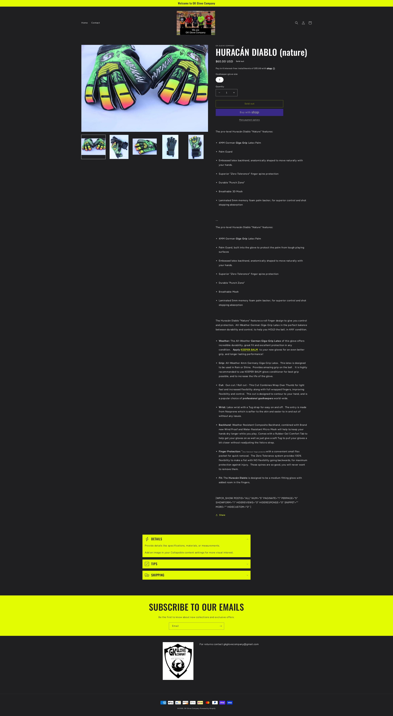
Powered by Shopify (208, 708)
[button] (296, 23)
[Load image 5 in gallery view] (196, 147)
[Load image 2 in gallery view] (119, 147)
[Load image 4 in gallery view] (170, 147)
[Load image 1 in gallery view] (93, 147)
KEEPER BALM (249, 349)
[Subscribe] (220, 626)
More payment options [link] (249, 120)
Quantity (220, 86)
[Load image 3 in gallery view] (145, 147)
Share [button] (222, 515)
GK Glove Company (191, 708)
